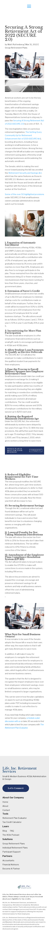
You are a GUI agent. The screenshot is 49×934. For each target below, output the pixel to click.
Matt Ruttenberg (16, 44)
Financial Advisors (10, 865)
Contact (6, 810)
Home (5, 802)
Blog (4, 831)
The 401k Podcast (10, 835)
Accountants (8, 861)
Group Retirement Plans (16, 48)
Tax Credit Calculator (12, 822)
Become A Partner (11, 869)
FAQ (12, 831)
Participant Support (11, 852)
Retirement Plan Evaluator (14, 818)
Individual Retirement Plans (15, 848)
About (5, 806)
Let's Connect (16, 788)
